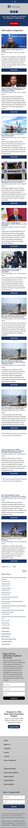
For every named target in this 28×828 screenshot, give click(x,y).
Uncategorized (5, 644)
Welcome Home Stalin (5, 583)
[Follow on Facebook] (11, 12)
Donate (6, 752)
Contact (6, 756)
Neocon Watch (5, 636)
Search (24, 571)
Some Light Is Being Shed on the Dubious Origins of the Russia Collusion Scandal (13, 89)
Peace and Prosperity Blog (8, 639)
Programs (7, 748)
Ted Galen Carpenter (8, 52)
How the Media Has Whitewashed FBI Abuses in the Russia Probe (13, 316)
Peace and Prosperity (11, 772)
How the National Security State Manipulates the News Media (13, 181)
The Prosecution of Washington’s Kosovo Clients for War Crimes (14, 408)
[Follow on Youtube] (17, 12)
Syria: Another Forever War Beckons (11, 539)
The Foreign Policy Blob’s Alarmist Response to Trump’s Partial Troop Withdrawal (12, 451)
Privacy (3, 821)
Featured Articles (6, 634)
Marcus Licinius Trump (6, 592)
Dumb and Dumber (5, 622)
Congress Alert (5, 631)
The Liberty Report (6, 641)
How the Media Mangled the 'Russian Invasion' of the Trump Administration (13, 362)
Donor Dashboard (10, 760)
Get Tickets (14, 23)
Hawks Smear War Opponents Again (12, 50)
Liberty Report (9, 784)
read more (14, 70)
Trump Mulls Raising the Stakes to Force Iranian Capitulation (13, 605)
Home (6, 740)
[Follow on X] (14, 12)
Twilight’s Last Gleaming (6, 588)
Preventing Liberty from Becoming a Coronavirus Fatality (13, 495)
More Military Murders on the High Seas (9, 597)
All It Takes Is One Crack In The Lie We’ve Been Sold (12, 601)
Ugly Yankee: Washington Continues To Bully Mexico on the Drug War (14, 224)
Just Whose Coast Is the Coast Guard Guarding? (12, 135)
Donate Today (14, 727)
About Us (7, 744)
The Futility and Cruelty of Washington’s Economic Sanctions (11, 270)
